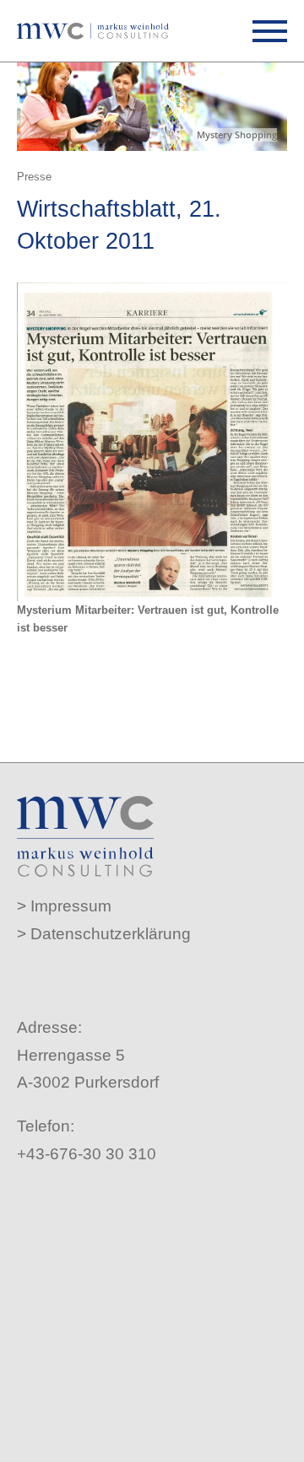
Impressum (70, 906)
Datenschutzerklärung (110, 934)
